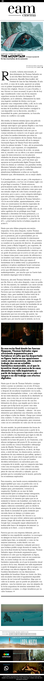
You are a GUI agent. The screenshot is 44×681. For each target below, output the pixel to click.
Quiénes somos (23, 676)
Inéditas (24, 634)
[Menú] (3, 1)
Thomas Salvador (31, 634)
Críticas (19, 634)
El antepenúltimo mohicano (19, 7)
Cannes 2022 (13, 634)
